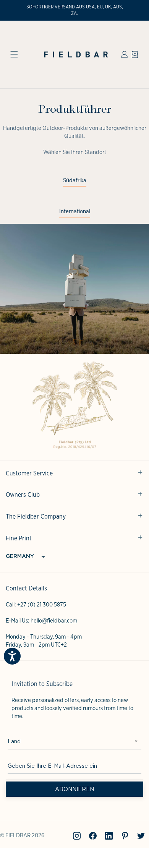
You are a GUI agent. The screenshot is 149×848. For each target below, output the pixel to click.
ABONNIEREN (74, 789)
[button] (14, 54)
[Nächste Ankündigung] (134, 10)
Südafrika (74, 180)
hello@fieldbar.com (54, 620)
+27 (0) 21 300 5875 (41, 604)
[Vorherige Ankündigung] (14, 10)
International (74, 211)
